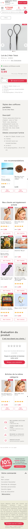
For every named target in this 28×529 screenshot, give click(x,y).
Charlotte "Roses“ (20, 250)
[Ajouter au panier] (17, 78)
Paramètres (7, 527)
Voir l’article (7, 190)
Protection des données (16, 527)
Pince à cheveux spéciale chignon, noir (7, 278)
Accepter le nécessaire (18, 526)
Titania (3, 177)
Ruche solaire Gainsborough (5, 254)
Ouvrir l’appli (23, 2)
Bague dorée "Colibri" (21, 308)
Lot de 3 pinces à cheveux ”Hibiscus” (6, 222)
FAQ (2, 477)
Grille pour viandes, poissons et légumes (7, 308)
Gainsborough (5, 251)
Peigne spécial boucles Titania (5, 180)
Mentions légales (8, 526)
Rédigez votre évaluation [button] (14, 362)
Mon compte (5, 479)
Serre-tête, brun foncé (19, 222)
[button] (14, 473)
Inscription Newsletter (8, 482)
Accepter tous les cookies (14, 523)
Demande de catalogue (8, 484)
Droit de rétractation (7, 491)
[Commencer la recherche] (25, 12)
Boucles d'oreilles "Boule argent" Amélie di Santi (21, 279)
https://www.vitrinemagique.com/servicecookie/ (14, 519)
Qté (2, 78)
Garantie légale (6, 489)
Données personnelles (8, 487)
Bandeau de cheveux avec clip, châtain (19, 178)
